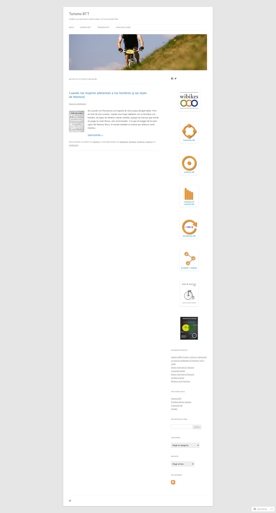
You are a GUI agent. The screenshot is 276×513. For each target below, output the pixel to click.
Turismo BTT (79, 13)
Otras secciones (123, 27)
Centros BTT (85, 27)
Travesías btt (103, 27)
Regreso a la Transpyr (180, 381)
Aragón (174, 409)
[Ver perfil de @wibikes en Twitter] (175, 78)
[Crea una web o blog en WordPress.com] (70, 501)
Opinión (96, 142)
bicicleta (132, 142)
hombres (141, 142)
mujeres (149, 142)
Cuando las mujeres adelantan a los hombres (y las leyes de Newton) (108, 95)
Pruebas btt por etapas (181, 402)
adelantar (123, 142)
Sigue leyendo (95, 134)
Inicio (71, 27)
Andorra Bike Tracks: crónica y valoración (189, 357)
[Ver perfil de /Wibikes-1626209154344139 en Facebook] (172, 78)
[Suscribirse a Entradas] (173, 483)
